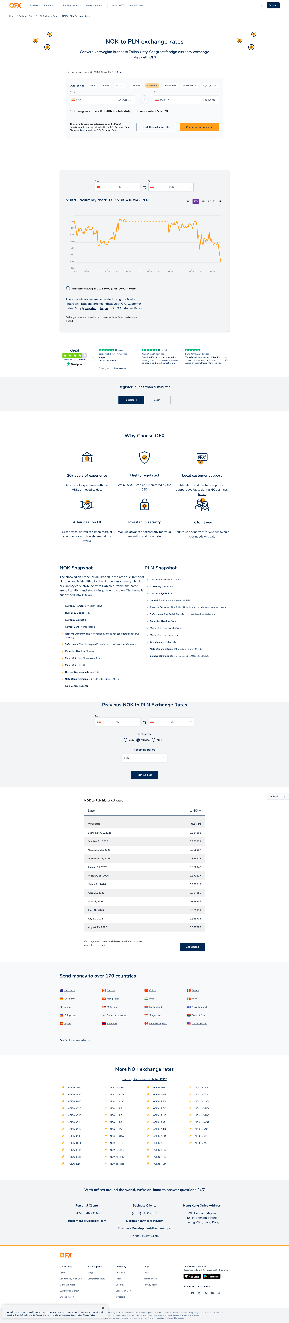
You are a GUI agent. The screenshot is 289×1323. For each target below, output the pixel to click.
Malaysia (112, 1007)
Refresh (118, 72)
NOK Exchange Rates (48, 16)
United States (199, 1023)
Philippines (70, 1015)
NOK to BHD (74, 1101)
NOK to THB (159, 1157)
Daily (131, 740)
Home (12, 16)
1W (196, 201)
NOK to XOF (201, 1129)
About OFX (118, 5)
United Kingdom (158, 1023)
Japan (67, 1007)
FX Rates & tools (72, 5)
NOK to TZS (201, 1094)
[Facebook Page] (185, 1293)
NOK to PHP (159, 1115)
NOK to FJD (74, 1164)
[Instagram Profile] (219, 1293)
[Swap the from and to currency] (144, 99)
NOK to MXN (117, 1157)
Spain (67, 1023)
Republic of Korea (116, 1015)
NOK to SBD (159, 1136)
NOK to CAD (74, 1108)
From (72, 92)
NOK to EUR (74, 1157)
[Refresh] (67, 72)
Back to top (279, 796)
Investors (120, 1296)
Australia (69, 990)
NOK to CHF (74, 1115)
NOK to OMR (159, 1094)
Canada (111, 990)
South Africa (198, 1015)
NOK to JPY (116, 1129)
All (220, 201)
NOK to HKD (117, 1094)
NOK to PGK (159, 1108)
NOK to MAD (117, 1150)
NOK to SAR (159, 1129)
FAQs (90, 1272)
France (195, 990)
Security (120, 1284)
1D (188, 201)
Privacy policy (150, 1284)
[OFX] (15, 5)
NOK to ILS (116, 1115)
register (81, 130)
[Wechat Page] (205, 1293)
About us (120, 1272)
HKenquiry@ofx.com (144, 1236)
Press (118, 1278)
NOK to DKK (74, 1143)
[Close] (103, 1308)
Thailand (112, 1023)
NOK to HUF (117, 1101)
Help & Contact (136, 5)
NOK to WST (202, 1122)
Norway (90, 651)
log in (90, 130)
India (152, 998)
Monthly (145, 740)
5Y (214, 201)
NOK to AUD (75, 1094)
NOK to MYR (117, 1164)
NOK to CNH (74, 1122)
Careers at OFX (123, 1290)
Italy (194, 998)
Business (34, 5)
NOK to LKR (116, 1143)
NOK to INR (116, 1122)
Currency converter (69, 1290)
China (152, 990)
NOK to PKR (159, 1122)
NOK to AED (74, 1087)
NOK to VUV (202, 1115)
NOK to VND (202, 1108)
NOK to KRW (117, 1136)
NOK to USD (202, 1101)
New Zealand (199, 1007)
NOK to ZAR (201, 1143)
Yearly (160, 740)
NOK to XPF (201, 1136)
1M (203, 201)
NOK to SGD (159, 1150)
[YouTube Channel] (212, 1293)
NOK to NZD (159, 1087)
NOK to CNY (74, 1129)
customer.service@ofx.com (87, 1221)
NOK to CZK (74, 1136)
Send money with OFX (71, 1278)
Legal (146, 1272)
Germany (69, 998)
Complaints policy (96, 1278)
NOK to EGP (74, 1150)
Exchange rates (67, 1284)
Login (62, 1272)
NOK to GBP (117, 1087)
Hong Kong (113, 998)
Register (273, 5)
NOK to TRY (201, 1087)
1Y (209, 201)
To (155, 92)
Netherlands (156, 1007)
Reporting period (144, 749)
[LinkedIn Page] (192, 1293)
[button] (92, 85)
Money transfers (94, 5)
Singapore (155, 1015)
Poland (174, 621)
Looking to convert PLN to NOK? (144, 1079)
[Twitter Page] (199, 1293)
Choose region (67, 1296)
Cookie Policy (89, 1315)
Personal (48, 5)
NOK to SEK (158, 1143)
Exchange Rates (26, 16)
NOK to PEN (159, 1101)
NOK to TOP (159, 1164)
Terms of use (150, 1278)
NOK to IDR (116, 1108)
